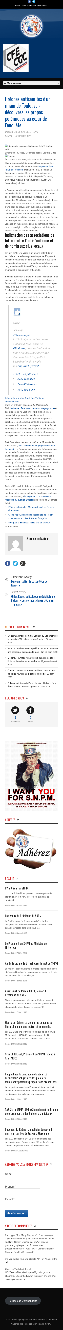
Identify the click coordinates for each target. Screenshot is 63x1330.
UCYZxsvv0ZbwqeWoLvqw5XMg (21, 1272)
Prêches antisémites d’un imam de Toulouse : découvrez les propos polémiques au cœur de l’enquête (28, 112)
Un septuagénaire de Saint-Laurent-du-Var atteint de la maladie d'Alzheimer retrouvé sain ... (33, 637)
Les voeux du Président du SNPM (23, 916)
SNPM (8, 135)
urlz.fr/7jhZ (28, 366)
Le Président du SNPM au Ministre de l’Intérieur (26, 945)
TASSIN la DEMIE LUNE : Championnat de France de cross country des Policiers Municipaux (31, 1111)
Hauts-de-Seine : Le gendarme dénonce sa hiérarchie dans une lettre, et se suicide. (28, 1024)
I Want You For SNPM (16, 888)
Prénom (10, 1186)
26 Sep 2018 (24, 131)
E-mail (9, 1199)
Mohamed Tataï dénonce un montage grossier (32, 408)
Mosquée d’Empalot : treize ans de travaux (29, 522)
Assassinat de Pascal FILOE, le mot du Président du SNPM (26, 993)
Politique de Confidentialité (23, 1300)
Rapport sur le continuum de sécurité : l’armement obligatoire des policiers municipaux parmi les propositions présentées (30, 1078)
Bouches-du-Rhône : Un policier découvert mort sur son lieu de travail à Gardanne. (28, 1131)
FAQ (28, 1275)
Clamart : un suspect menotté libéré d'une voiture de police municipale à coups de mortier (31, 672)
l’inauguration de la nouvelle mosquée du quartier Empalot (28, 498)
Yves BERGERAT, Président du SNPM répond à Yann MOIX (30, 1056)
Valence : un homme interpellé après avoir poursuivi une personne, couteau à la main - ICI (33, 650)
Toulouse (18, 169)
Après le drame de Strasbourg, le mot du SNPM (31, 963)
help (7, 1262)
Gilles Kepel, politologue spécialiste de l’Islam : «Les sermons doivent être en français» (31, 516)
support (22, 1279)
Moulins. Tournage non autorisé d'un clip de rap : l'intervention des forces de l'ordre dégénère (31, 659)
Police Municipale (20, 627)
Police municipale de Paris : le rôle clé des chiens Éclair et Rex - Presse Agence (32, 684)
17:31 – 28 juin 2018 (25, 374)
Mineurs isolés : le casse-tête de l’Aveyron (29, 583)
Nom (8, 1174)
